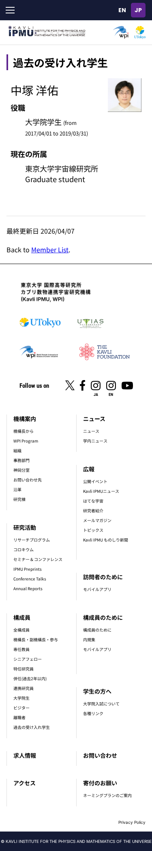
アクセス (24, 783)
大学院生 (21, 698)
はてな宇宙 (93, 501)
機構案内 (24, 419)
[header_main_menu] (10, 10)
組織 (17, 450)
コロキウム (23, 549)
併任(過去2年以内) (30, 678)
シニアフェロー (27, 659)
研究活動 (24, 527)
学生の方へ (97, 691)
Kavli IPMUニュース (101, 491)
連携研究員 (23, 688)
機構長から (23, 431)
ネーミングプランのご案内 (107, 795)
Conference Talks (29, 579)
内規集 (89, 639)
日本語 (138, 10)
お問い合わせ (100, 755)
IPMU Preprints (27, 569)
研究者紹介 (93, 510)
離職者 (19, 717)
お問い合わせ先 (27, 480)
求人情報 (24, 755)
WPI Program (25, 441)
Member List (50, 249)
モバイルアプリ (97, 589)
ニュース (94, 419)
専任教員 (21, 649)
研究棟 (19, 499)
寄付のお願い (100, 783)
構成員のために (103, 617)
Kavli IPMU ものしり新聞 (105, 540)
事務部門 (21, 460)
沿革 (17, 489)
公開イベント (95, 481)
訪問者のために (103, 577)
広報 (88, 469)
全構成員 (21, 630)
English (122, 10)
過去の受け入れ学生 (31, 727)
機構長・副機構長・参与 (35, 639)
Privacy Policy (132, 822)
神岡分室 (21, 470)
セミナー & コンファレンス (37, 559)
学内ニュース (95, 441)
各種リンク (93, 713)
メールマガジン (97, 520)
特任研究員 (23, 669)
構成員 (21, 617)
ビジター (21, 708)
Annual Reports (28, 588)
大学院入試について (101, 704)
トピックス (93, 530)
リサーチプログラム (31, 540)
